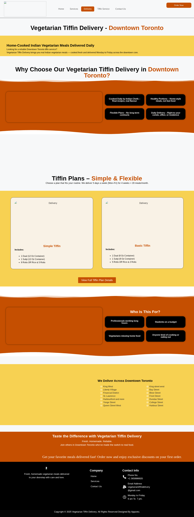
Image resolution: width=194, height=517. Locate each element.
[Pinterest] (57, 488)
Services (74, 9)
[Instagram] (43, 488)
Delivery (88, 9)
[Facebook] (35, 488)
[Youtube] (50, 488)
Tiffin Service (103, 9)
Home (61, 9)
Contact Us (120, 9)
